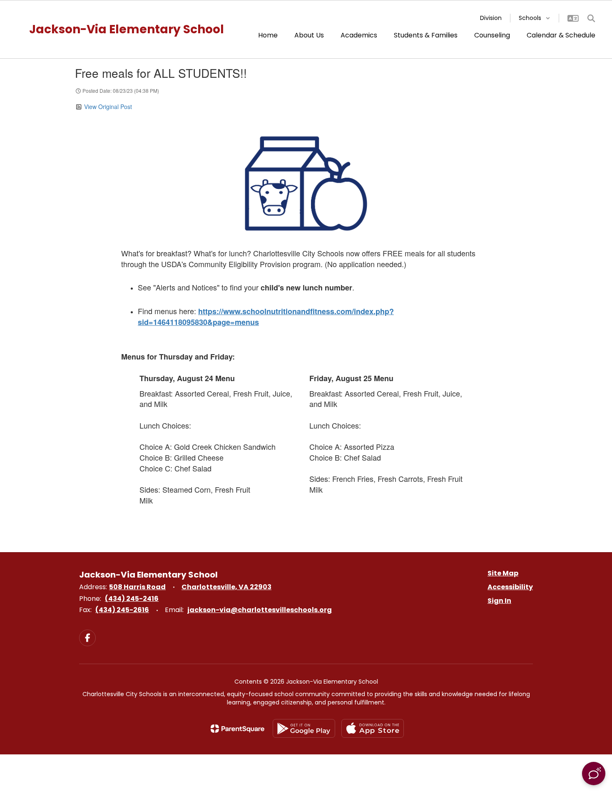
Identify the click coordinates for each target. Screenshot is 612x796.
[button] (534, 18)
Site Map (503, 573)
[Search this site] (591, 18)
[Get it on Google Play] (304, 728)
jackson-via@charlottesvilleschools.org (259, 610)
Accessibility (510, 587)
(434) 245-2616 (122, 610)
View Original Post (108, 106)
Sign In (499, 600)
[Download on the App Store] (372, 728)
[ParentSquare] (237, 728)
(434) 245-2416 (132, 598)
